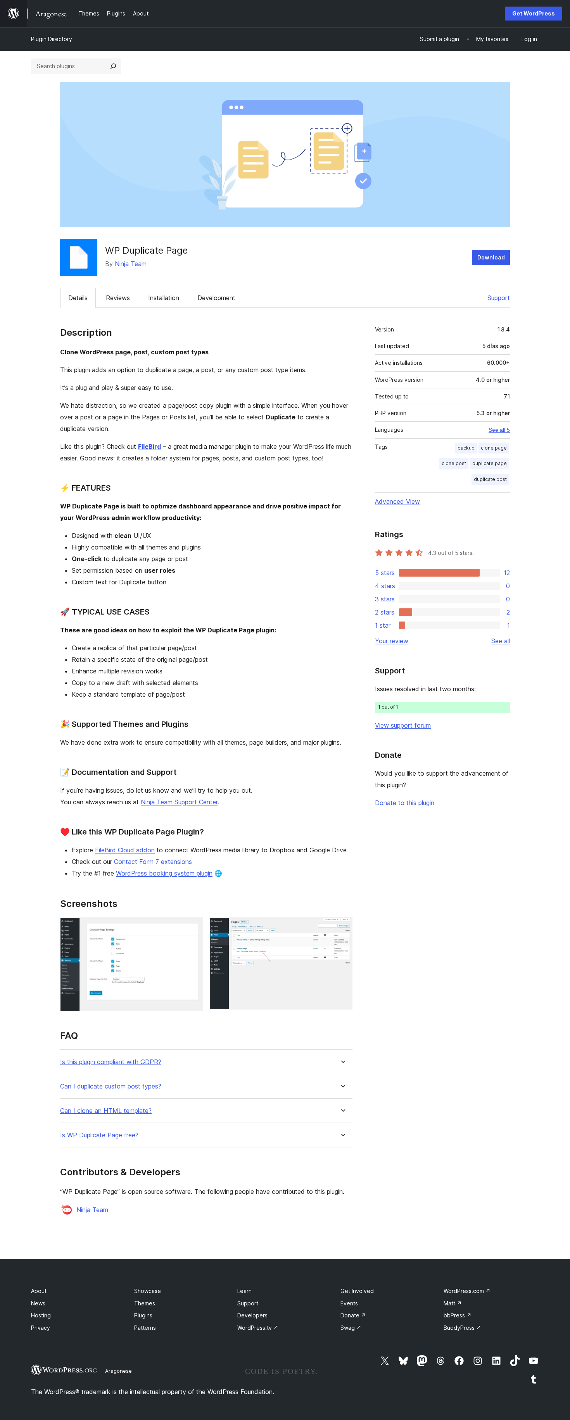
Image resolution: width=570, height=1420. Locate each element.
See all (500, 641)
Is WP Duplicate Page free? (99, 1135)
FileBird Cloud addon (125, 850)
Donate (353, 1315)
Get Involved (357, 1291)
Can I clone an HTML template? (106, 1110)
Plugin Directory (51, 39)
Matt (453, 1303)
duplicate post (490, 479)
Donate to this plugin (404, 803)
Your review (391, 641)
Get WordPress (533, 13)
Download (491, 257)
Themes (144, 1303)
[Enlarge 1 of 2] (193, 928)
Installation (163, 298)
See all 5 (499, 430)
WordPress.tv (257, 1327)
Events (349, 1303)
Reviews (118, 298)
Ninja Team (131, 264)
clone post (454, 463)
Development (216, 298)
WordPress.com (467, 1291)
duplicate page (489, 463)
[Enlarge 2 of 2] (342, 928)
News (38, 1303)
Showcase (147, 1291)
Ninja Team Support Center (179, 802)
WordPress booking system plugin (164, 873)
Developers (252, 1315)
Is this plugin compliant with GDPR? (110, 1062)
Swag (350, 1327)
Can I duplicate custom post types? (110, 1086)
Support (498, 298)
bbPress (458, 1315)
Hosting (41, 1315)
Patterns (145, 1327)
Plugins (143, 1315)
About (39, 1291)
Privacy (40, 1327)
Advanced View (397, 501)
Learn (244, 1291)
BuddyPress (462, 1327)
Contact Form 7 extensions (153, 861)
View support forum (403, 725)
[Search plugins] (113, 66)
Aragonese (118, 1371)
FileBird (149, 446)
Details (78, 298)
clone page (494, 448)
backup (466, 448)
